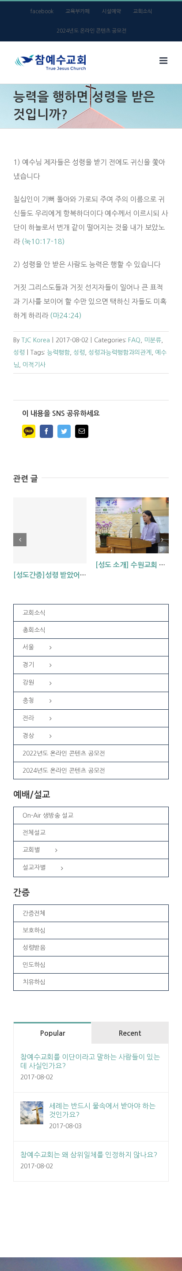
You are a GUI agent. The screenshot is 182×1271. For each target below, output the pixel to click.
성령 (19, 352)
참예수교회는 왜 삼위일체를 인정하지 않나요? (88, 1154)
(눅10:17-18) (43, 241)
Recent (129, 1033)
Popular (52, 1033)
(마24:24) (66, 315)
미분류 (152, 340)
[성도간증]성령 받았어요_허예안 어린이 (72, 575)
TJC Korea (36, 340)
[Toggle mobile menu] (164, 60)
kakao (28, 431)
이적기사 (34, 365)
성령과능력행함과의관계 (120, 352)
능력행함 (58, 352)
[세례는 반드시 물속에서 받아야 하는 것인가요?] (31, 1108)
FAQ (134, 340)
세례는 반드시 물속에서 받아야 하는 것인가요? (102, 1110)
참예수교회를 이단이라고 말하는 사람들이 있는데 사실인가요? (90, 1061)
